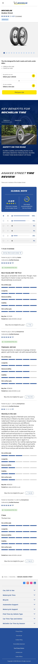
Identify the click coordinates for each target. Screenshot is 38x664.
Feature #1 (7, 120)
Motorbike (12, 577)
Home (5, 577)
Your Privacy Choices (19, 648)
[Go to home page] (21, 3)
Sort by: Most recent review (11, 253)
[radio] (19, 215)
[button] (11, 16)
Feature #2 (18, 120)
